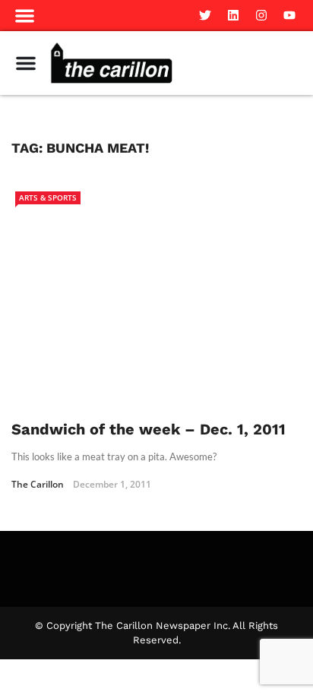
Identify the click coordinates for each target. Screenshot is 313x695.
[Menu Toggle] (25, 63)
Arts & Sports (48, 197)
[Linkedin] (233, 15)
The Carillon (37, 484)
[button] (25, 15)
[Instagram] (261, 15)
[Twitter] (205, 15)
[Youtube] (289, 15)
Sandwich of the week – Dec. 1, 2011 (148, 429)
